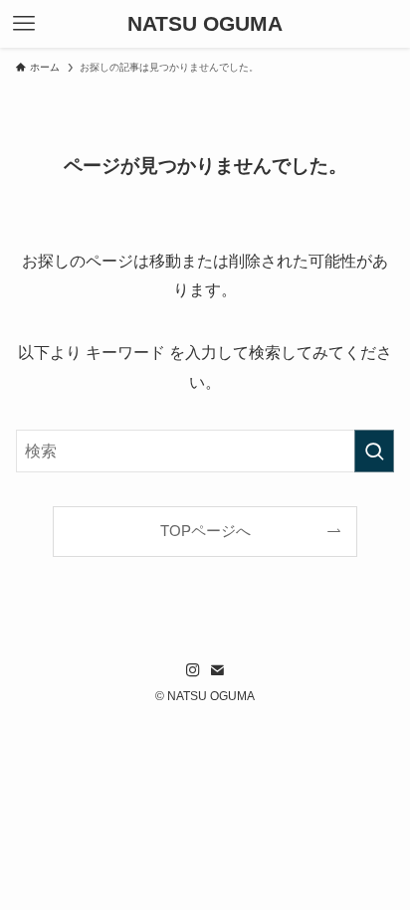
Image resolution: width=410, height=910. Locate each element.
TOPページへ (205, 531)
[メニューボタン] (24, 24)
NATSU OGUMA (205, 24)
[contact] (217, 670)
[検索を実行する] (374, 451)
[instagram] (193, 670)
